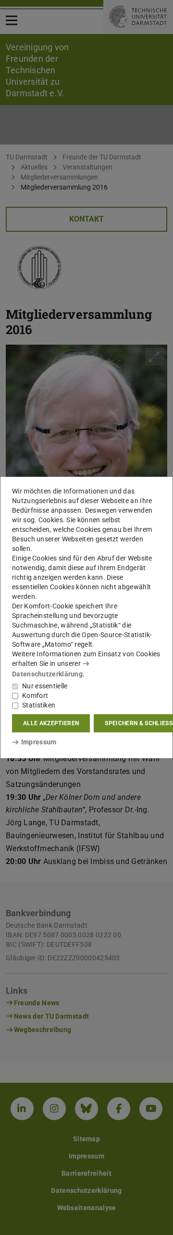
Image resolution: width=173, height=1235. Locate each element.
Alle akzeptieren (51, 723)
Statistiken (38, 705)
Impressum (38, 742)
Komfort (35, 695)
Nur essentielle (45, 686)
